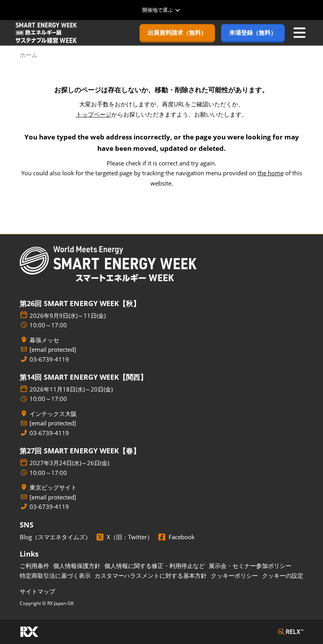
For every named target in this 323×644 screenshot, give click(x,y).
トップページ (93, 114)
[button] (177, 32)
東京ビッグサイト (53, 487)
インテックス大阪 (53, 414)
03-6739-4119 (49, 359)
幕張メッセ (44, 340)
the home (271, 173)
